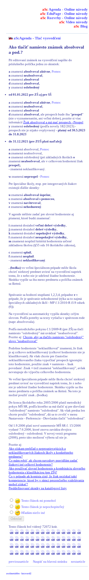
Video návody (73, 22)
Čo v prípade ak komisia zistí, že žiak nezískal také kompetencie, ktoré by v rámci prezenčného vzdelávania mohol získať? (46, 480)
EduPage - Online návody (64, 14)
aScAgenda (23, 38)
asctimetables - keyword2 (18, 573)
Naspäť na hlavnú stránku (50, 561)
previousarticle (19, 561)
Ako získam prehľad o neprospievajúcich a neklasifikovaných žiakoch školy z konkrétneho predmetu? (41, 452)
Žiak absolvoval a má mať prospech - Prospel (53, 122)
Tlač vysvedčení (48, 38)
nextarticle (78, 561)
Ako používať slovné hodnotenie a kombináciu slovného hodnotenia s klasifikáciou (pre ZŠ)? (47, 470)
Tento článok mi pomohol (38, 500)
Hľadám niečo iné (33, 513)
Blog (81, 26)
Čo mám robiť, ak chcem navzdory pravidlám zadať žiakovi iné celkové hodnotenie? (43, 462)
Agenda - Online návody (65, 9)
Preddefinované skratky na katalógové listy (38, 488)
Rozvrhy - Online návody (64, 18)
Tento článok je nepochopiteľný (42, 507)
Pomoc (56, 71)
